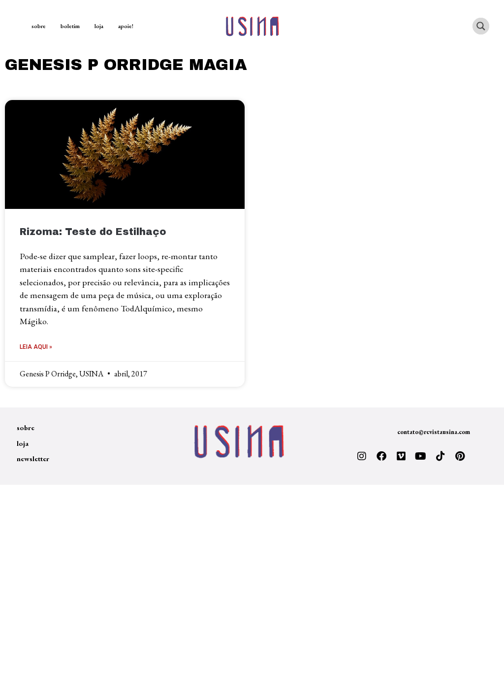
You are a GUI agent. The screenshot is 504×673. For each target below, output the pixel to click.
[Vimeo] (401, 456)
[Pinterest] (460, 456)
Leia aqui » (36, 346)
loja (98, 26)
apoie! (125, 26)
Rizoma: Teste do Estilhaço (93, 232)
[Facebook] (381, 456)
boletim (70, 26)
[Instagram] (362, 456)
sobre (39, 26)
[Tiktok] (440, 456)
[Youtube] (421, 456)
